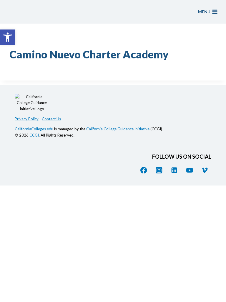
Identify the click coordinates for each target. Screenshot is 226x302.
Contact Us (51, 118)
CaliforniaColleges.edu (34, 129)
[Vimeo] (204, 170)
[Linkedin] (174, 170)
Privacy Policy (27, 118)
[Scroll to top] (216, 247)
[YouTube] (189, 170)
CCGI (34, 135)
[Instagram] (159, 170)
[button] (7, 37)
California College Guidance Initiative (117, 129)
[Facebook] (143, 170)
